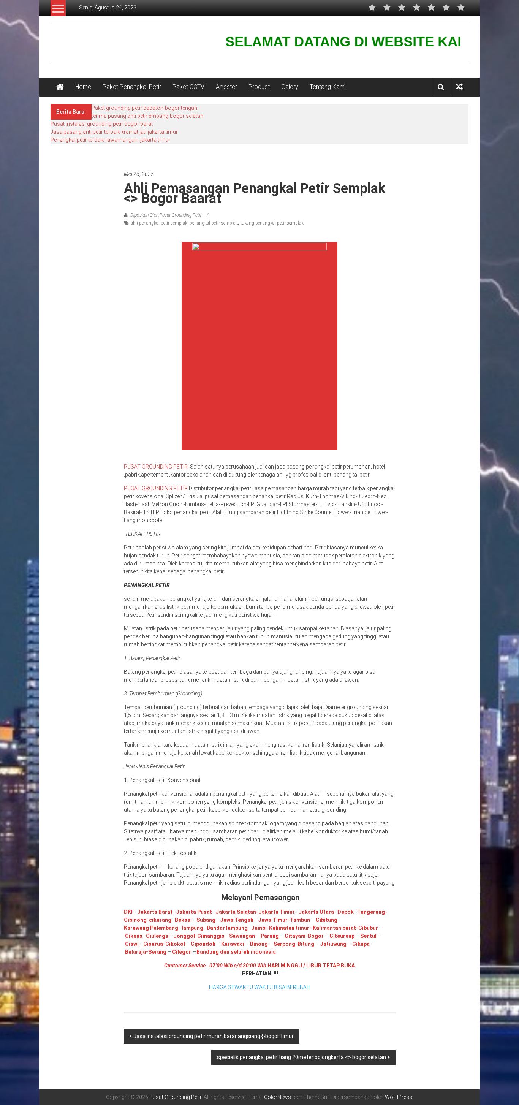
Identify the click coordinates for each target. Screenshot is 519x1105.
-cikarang (159, 920)
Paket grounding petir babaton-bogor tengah (144, 108)
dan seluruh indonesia (247, 952)
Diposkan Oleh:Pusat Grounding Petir (166, 215)
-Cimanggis (210, 936)
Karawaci (232, 944)
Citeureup (342, 936)
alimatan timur (290, 928)
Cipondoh (202, 944)
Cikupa (360, 944)
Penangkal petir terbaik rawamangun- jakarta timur (110, 140)
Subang (205, 920)
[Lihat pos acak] (459, 87)
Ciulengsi (158, 936)
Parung (269, 936)
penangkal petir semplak (214, 223)
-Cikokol (174, 944)
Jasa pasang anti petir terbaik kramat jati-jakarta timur (114, 132)
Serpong (283, 944)
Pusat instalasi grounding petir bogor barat (102, 124)
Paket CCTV (188, 86)
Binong (259, 944)
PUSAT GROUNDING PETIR (156, 467)
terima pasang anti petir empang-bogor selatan (147, 116)
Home (83, 86)
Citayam (294, 936)
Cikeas (133, 936)
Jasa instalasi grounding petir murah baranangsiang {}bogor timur (213, 1036)
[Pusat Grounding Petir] (60, 87)
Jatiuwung (333, 944)
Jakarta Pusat (194, 912)
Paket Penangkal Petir (132, 86)
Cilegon (182, 952)
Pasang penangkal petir (150, 155)
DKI (129, 912)
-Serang (156, 952)
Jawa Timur (273, 920)
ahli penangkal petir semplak (159, 223)
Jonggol (184, 936)
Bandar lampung (227, 928)
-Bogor (314, 936)
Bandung (207, 952)
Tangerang (371, 912)
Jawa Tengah (236, 920)
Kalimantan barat (334, 928)
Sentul (368, 936)
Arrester (226, 86)
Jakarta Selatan (235, 912)
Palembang (164, 928)
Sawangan (242, 936)
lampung (192, 928)
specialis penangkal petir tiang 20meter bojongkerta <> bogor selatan (301, 1057)
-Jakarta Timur (275, 912)
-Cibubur (367, 928)
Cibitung (326, 920)
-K (269, 928)
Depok (345, 912)
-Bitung (304, 944)
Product (259, 86)
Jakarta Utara (316, 912)
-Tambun (299, 920)
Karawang (136, 928)
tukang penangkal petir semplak (272, 223)
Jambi (259, 928)
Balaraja (135, 952)
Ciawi (132, 944)
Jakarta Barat (154, 912)
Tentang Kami (328, 86)
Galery (289, 86)
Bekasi (183, 920)
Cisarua (153, 944)
